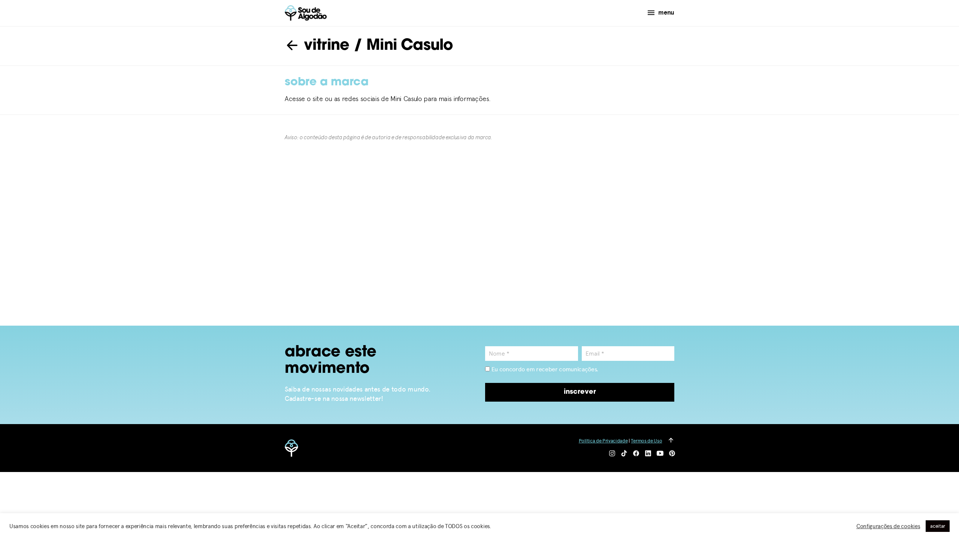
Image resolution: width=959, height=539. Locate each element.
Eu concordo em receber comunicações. (544, 369)
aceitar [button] (937, 526)
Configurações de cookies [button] (888, 526)
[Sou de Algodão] (306, 13)
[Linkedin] (648, 454)
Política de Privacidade (603, 441)
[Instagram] (612, 454)
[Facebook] (636, 454)
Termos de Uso (646, 441)
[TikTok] (624, 454)
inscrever (580, 392)
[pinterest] (672, 454)
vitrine (325, 46)
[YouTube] (660, 454)
